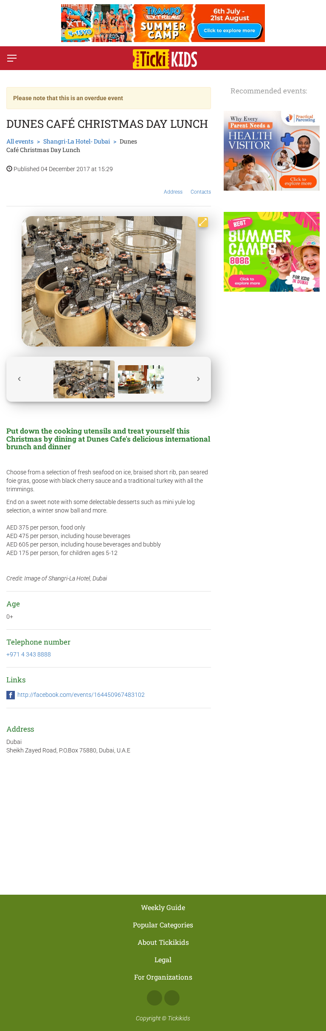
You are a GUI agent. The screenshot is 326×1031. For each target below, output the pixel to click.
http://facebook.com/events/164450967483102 (81, 694)
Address (173, 192)
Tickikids (179, 1018)
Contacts (201, 192)
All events (20, 141)
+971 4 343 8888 (28, 654)
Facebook (154, 998)
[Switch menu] (12, 58)
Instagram (172, 998)
